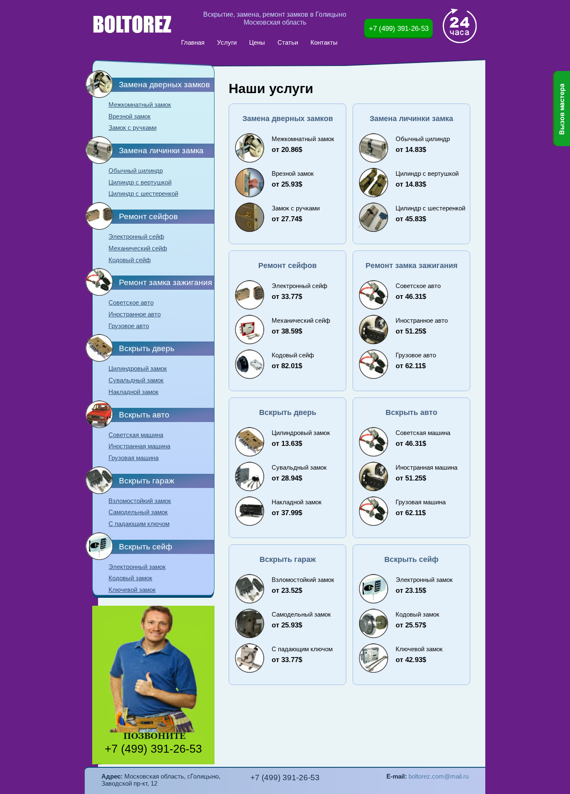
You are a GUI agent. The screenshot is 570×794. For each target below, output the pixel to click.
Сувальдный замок (136, 380)
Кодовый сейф (129, 260)
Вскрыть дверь (146, 348)
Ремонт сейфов (148, 216)
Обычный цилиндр (135, 170)
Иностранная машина (139, 446)
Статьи (287, 42)
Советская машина (135, 435)
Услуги (227, 42)
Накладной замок (133, 392)
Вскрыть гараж (146, 480)
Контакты (324, 42)
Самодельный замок (138, 512)
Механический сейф (137, 248)
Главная (192, 42)
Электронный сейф (136, 236)
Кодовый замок (130, 578)
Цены (257, 42)
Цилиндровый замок (137, 368)
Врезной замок (129, 116)
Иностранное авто (134, 314)
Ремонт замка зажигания (165, 282)
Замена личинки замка (161, 150)
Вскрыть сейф (145, 546)
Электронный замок (137, 567)
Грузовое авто (128, 326)
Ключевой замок (132, 590)
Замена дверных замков (164, 84)
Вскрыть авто (144, 414)
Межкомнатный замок (139, 104)
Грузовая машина (133, 458)
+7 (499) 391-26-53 (399, 28)
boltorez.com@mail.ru (439, 776)
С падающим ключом (138, 524)
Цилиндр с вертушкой (140, 182)
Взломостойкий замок (139, 501)
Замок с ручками (132, 127)
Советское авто (131, 302)
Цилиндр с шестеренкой (143, 193)
